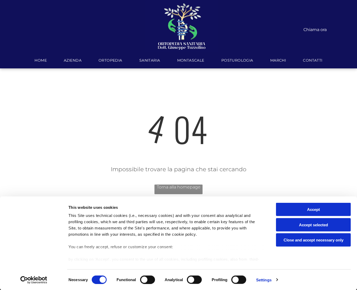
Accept (313, 209)
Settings (264, 279)
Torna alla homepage (178, 187)
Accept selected (313, 224)
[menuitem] (41, 60)
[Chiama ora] (315, 24)
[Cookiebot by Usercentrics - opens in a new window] (34, 280)
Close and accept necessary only (313, 240)
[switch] (147, 279)
